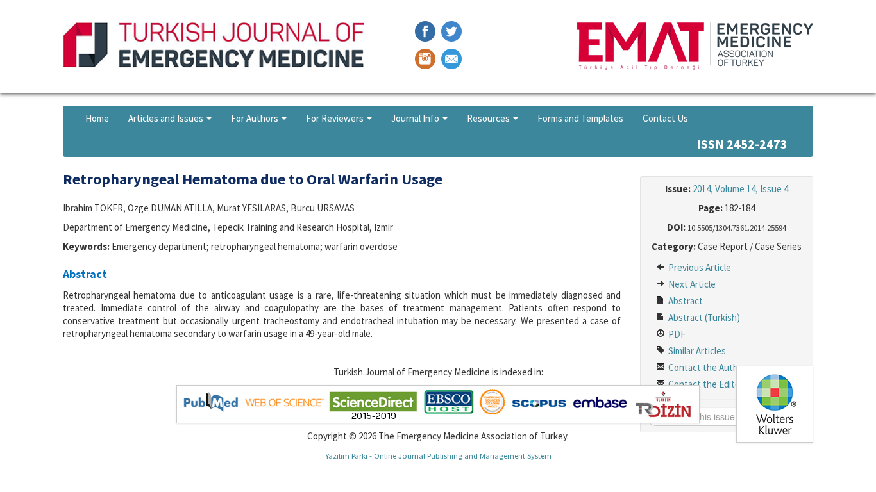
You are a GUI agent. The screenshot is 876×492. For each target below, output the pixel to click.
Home (97, 118)
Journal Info (416, 118)
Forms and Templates (580, 118)
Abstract (684, 301)
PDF (676, 334)
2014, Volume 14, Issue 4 (740, 189)
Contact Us (665, 118)
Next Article (691, 284)
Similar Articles (696, 351)
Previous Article (698, 267)
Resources (489, 118)
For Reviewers (336, 118)
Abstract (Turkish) (703, 317)
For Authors (255, 118)
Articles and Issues (166, 118)
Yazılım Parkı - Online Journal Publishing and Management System (438, 455)
